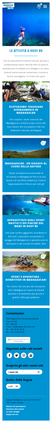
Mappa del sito (12, 414)
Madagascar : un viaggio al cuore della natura (26, 165)
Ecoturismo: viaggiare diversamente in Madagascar (26, 109)
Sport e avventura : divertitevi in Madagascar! (26, 278)
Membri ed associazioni (16, 406)
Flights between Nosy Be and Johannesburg (19, 340)
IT (11, 386)
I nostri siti (13, 372)
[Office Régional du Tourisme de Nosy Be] (8, 6)
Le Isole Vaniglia (12, 412)
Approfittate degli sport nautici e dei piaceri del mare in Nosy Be (26, 223)
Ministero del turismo (15, 409)
